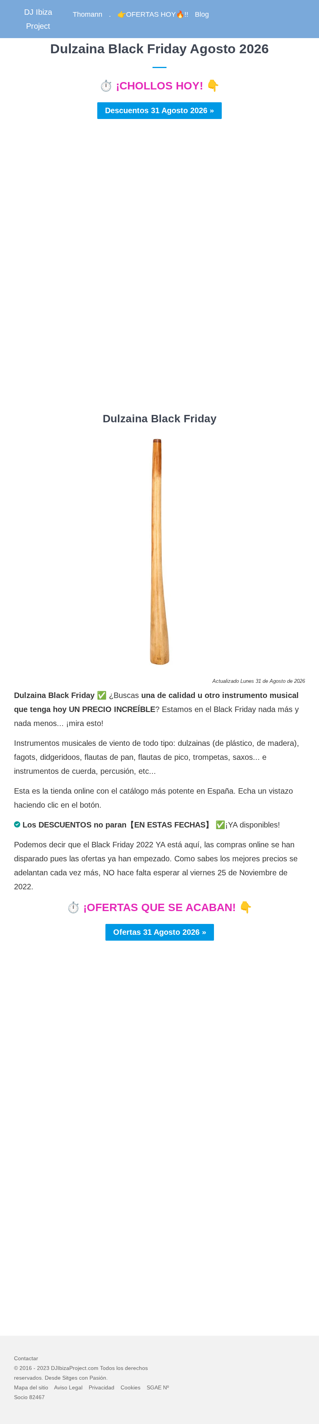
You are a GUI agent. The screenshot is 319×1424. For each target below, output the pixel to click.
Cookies (130, 1387)
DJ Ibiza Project (38, 19)
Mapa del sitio (31, 1387)
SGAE (154, 1387)
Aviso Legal (68, 1387)
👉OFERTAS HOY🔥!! (152, 14)
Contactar (26, 1358)
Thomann (87, 14)
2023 (43, 1368)
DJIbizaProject (68, 1368)
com (93, 1368)
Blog (202, 14)
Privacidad (101, 1387)
